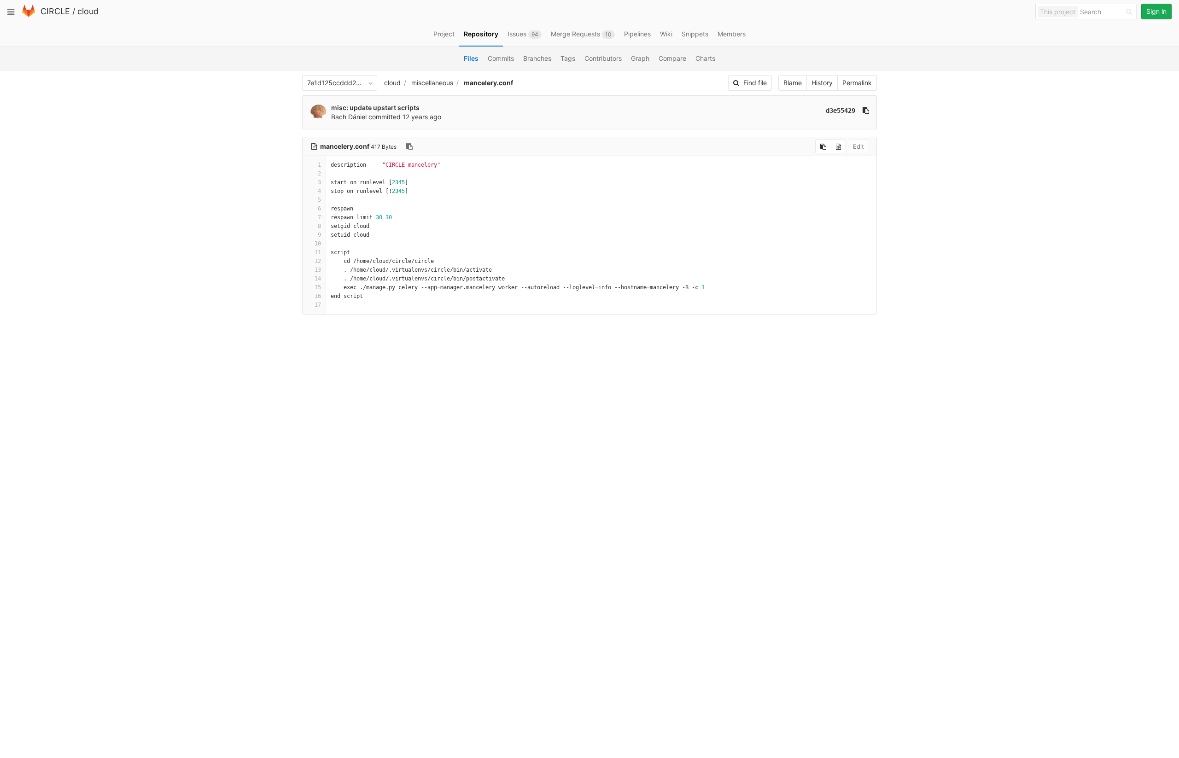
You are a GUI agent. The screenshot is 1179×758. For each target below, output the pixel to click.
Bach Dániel (349, 117)
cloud (88, 11)
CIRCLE (55, 11)
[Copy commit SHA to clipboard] (866, 110)
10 (318, 243)
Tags (567, 58)
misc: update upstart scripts (375, 107)
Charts (705, 58)
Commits (501, 58)
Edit (858, 146)
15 (318, 287)
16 (318, 296)
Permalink (857, 83)
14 (318, 278)
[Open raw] (838, 146)
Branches (537, 58)
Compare (672, 58)
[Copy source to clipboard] (823, 146)
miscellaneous (432, 83)
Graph (640, 58)
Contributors (603, 58)
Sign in (1156, 11)
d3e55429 (840, 110)
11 (318, 252)
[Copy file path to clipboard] (409, 146)
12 (318, 261)
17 (318, 305)
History (822, 83)
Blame (792, 83)
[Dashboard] (28, 15)
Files (471, 58)
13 (318, 270)
